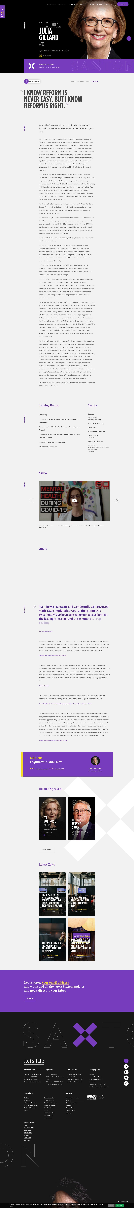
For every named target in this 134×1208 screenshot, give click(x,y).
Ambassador (28, 1132)
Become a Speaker (72, 1102)
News (92, 4)
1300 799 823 (104, 4)
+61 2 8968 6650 (58, 1081)
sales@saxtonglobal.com (100, 1086)
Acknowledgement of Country (72, 1099)
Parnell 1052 (71, 1076)
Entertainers (27, 1130)
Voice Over (73, 4)
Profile (73, 81)
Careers (68, 1105)
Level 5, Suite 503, (51, 1074)
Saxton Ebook (70, 1110)
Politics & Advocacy (95, 441)
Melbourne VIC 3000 (30, 1076)
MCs (25, 1125)
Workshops (27, 1140)
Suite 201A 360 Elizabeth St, (32, 1074)
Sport (26, 1110)
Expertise (80, 81)
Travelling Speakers (49, 1107)
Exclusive (46, 1110)
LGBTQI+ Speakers (49, 1113)
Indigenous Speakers (50, 1105)
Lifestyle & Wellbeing (52, 67)
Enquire (123, 4)
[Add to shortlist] (26, 81)
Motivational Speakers (96, 431)
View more (46, 849)
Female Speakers (49, 1100)
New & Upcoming (49, 1097)
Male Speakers (48, 1115)
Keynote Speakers (46, 64)
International (47, 1118)
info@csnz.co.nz (76, 1081)
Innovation (27, 1100)
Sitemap (68, 1113)
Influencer (27, 1135)
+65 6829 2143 (100, 1084)
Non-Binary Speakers (50, 1102)
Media (88, 81)
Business (41, 67)
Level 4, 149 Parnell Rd (74, 1074)
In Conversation (29, 1127)
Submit (30, 998)
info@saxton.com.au (34, 1081)
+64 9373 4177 (79, 1079)
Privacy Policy (70, 1107)
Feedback (95, 81)
